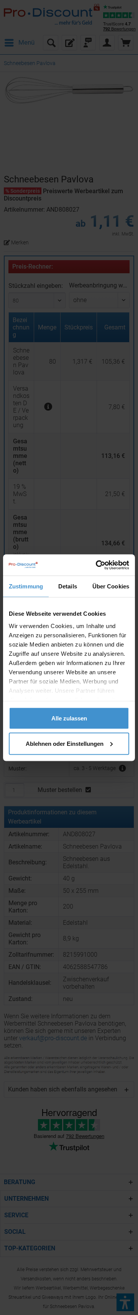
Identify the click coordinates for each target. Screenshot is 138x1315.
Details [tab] (67, 586)
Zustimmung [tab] (26, 586)
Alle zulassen (69, 718)
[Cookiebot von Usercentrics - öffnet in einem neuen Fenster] (97, 565)
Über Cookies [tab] (110, 586)
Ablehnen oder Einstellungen (65, 743)
